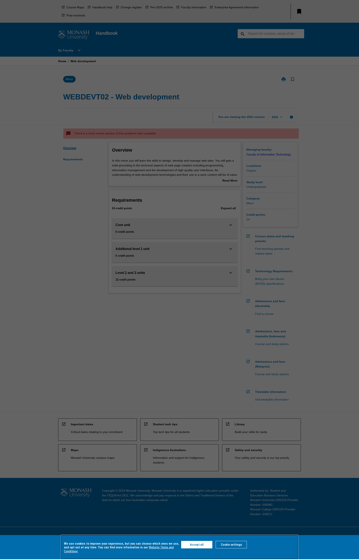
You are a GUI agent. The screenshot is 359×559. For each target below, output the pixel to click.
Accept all (197, 545)
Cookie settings (231, 545)
